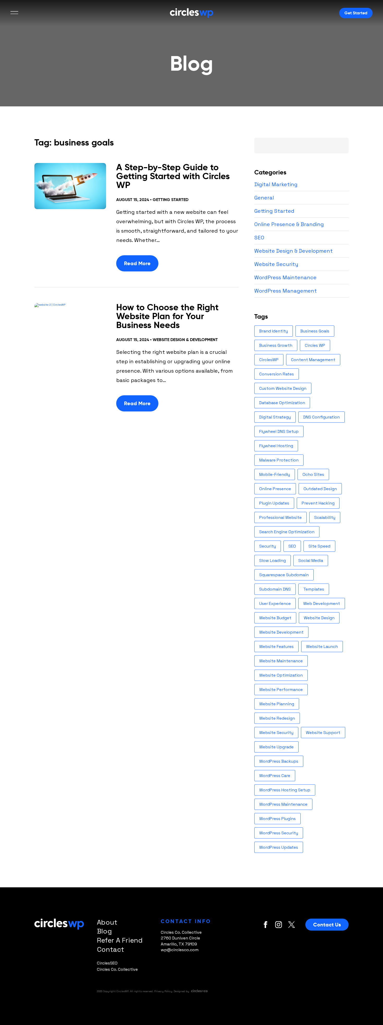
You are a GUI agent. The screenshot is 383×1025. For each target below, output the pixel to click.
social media (310, 560)
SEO (259, 237)
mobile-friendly (274, 474)
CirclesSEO (107, 963)
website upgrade (276, 747)
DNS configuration (321, 417)
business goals (314, 331)
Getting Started (170, 199)
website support (323, 732)
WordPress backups (278, 761)
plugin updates (274, 503)
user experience (275, 603)
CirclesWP (269, 359)
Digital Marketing (276, 184)
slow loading (272, 560)
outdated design (320, 489)
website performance (281, 689)
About (107, 922)
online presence (275, 489)
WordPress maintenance (283, 804)
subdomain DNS (275, 589)
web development (321, 603)
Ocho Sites (313, 474)
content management (313, 359)
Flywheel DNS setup (279, 431)
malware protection (279, 460)
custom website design (282, 388)
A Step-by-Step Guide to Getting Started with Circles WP (173, 176)
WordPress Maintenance (285, 277)
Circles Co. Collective (117, 969)
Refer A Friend (120, 940)
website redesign (277, 718)
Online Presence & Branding (289, 224)
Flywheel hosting (276, 445)
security (267, 546)
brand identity (273, 331)
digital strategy (275, 417)
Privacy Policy (163, 991)
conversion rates (276, 374)
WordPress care (274, 775)
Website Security (276, 264)
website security (276, 732)
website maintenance (281, 661)
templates (313, 589)
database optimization (282, 402)
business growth (275, 345)
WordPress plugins (277, 818)
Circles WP (315, 345)
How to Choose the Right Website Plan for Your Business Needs (167, 316)
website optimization (281, 675)
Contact (110, 949)
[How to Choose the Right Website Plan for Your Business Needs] (70, 326)
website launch (322, 646)
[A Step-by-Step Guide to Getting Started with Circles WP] (70, 186)
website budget (275, 618)
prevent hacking (318, 503)
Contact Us (327, 924)
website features (276, 646)
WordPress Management (285, 290)
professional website (280, 517)
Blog (104, 931)
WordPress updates (278, 847)
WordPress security (278, 833)
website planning (276, 704)
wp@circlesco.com (180, 950)
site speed (319, 546)
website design (319, 618)
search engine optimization (286, 532)
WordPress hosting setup (284, 790)
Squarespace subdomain (284, 575)
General (264, 197)
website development (281, 632)
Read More (137, 263)
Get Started (355, 13)
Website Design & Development (185, 339)
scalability (324, 517)
